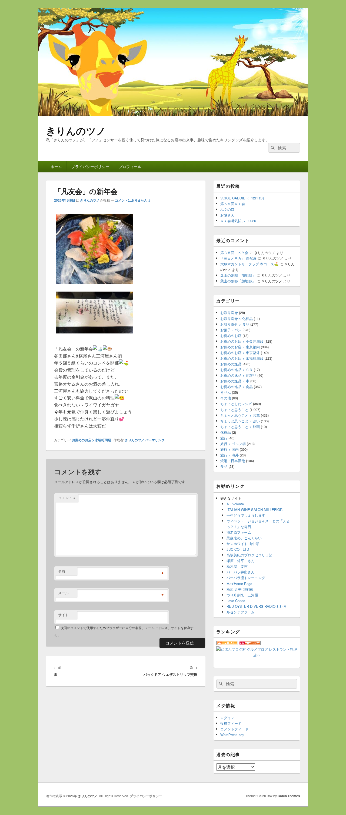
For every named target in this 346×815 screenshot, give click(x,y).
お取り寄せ (229, 312)
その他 (225, 397)
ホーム (56, 166)
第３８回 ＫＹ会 (234, 252)
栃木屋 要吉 (237, 566)
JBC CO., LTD (238, 549)
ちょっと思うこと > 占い (240, 420)
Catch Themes (289, 795)
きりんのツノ (76, 130)
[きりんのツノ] (173, 114)
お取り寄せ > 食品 (234, 324)
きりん (225, 392)
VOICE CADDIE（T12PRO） (243, 198)
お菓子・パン (230, 329)
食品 (223, 466)
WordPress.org (232, 734)
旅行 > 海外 (229, 454)
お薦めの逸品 (230, 363)
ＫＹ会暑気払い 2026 (238, 220)
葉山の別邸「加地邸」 (237, 275)
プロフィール (130, 166)
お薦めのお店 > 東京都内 (240, 346)
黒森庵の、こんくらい (244, 537)
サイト (63, 614)
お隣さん (227, 215)
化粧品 (225, 432)
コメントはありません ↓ (133, 200)
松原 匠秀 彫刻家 (240, 589)
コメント (66, 497)
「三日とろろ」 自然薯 (238, 258)
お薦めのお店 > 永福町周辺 (91, 439)
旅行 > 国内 (229, 449)
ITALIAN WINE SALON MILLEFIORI (255, 509)
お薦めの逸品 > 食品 (236, 386)
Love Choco (236, 600)
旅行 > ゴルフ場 (233, 443)
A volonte (235, 503)
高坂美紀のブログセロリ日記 (249, 554)
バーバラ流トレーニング (246, 577)
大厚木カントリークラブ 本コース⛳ (249, 263)
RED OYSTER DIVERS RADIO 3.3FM (257, 606)
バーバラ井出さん (241, 571)
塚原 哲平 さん (241, 560)
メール (63, 592)
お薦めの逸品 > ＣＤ (236, 369)
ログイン (227, 717)
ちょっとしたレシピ (236, 403)
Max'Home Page (239, 583)
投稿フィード (230, 723)
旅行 (223, 437)
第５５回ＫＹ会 (232, 203)
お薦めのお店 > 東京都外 (240, 352)
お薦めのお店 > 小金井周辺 (241, 341)
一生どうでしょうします (246, 515)
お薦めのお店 (230, 335)
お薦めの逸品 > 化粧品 (238, 375)
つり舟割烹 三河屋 (242, 594)
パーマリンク (155, 439)
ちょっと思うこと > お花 (240, 415)
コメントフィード (234, 729)
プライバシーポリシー (90, 166)
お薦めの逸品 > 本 (234, 380)
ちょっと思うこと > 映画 (240, 426)
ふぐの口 (227, 209)
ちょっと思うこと (234, 409)
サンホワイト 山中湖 (243, 543)
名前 (61, 571)
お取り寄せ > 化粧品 (236, 318)
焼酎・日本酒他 (232, 460)
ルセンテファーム (241, 611)
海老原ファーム (239, 532)
